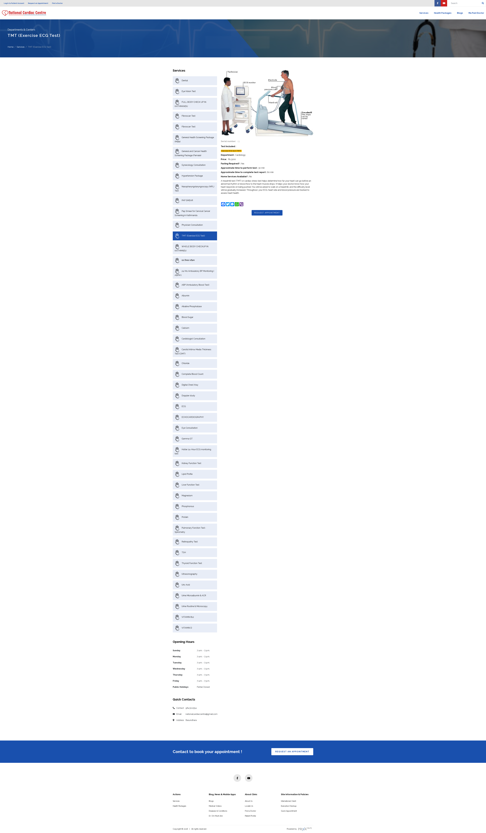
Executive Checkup (289, 806)
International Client (288, 801)
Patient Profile (250, 816)
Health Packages (442, 13)
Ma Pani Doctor (476, 13)
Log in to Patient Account (14, 3)
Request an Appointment (38, 3)
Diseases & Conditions (218, 811)
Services (423, 13)
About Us (248, 801)
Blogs (460, 13)
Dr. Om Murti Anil (216, 816)
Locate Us (249, 806)
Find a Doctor (57, 3)
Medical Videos (215, 806)
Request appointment (267, 213)
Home (10, 47)
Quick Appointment (289, 811)
